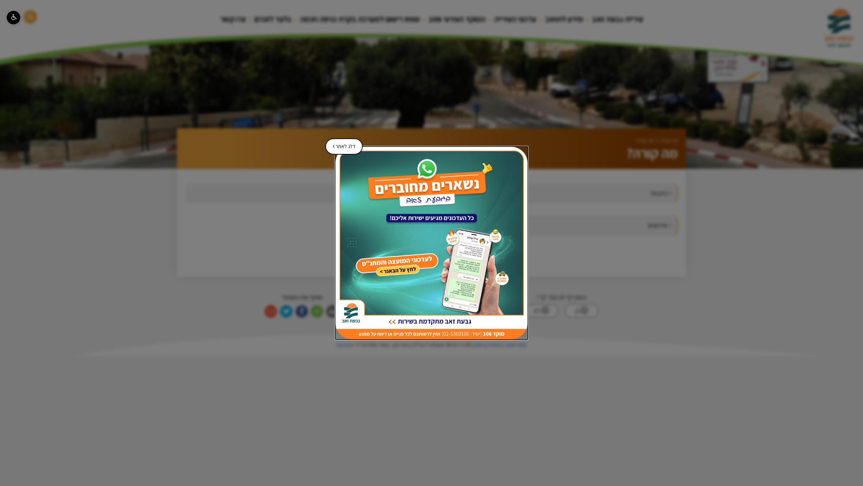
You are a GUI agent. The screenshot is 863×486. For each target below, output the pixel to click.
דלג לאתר (341, 144)
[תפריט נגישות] (13, 17)
